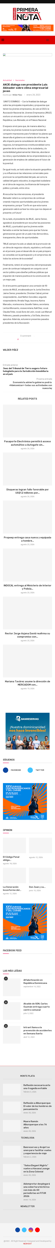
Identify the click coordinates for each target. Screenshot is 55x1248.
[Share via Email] (37, 339)
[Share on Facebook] (27, 339)
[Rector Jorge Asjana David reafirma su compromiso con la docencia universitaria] (27, 613)
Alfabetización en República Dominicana (35, 981)
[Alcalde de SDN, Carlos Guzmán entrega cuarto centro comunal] (12, 1011)
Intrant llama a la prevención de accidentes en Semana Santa (37, 1030)
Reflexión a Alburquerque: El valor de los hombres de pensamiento (37, 1106)
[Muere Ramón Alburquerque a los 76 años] (12, 1126)
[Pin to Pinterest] (33, 339)
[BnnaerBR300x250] (28, 714)
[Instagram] (40, 40)
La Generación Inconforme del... (12, 888)
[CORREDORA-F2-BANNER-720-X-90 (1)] (27, 26)
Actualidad (7, 80)
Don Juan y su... (37, 887)
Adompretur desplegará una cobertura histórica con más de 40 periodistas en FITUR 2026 (36, 1190)
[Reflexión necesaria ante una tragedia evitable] (12, 1090)
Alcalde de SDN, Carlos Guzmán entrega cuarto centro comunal (36, 1006)
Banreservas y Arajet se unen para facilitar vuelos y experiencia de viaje (37, 1150)
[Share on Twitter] (30, 339)
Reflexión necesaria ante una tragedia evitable (36, 1087)
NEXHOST (27, 1244)
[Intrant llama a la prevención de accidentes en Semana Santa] (12, 1035)
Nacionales (20, 80)
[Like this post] (22, 339)
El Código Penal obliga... (11, 858)
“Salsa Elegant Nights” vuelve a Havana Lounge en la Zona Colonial (36, 1168)
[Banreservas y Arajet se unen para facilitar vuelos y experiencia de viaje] (12, 1151)
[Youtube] (43, 40)
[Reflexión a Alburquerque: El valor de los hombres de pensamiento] (12, 1107)
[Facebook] (34, 40)
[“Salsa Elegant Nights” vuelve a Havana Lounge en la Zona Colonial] (12, 1170)
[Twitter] (37, 40)
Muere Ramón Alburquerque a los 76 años (35, 1124)
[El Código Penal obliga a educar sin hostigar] (14, 845)
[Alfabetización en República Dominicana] (12, 987)
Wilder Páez (17, 95)
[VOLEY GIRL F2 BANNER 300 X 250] (25, 784)
